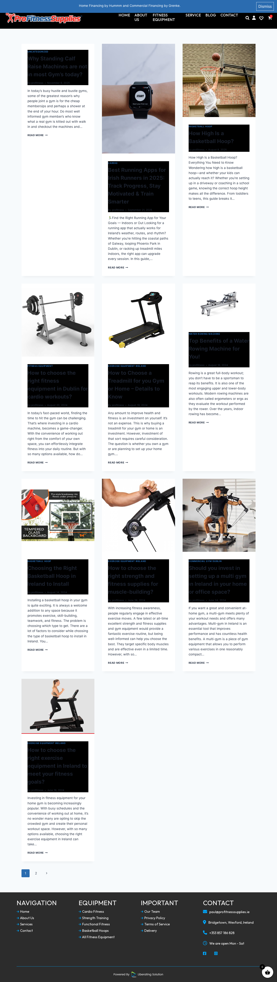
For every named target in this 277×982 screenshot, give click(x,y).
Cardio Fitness (92, 912)
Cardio (113, 163)
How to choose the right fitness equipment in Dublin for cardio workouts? (58, 385)
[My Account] (254, 18)
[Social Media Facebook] (205, 954)
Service (193, 15)
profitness (37, 82)
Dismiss (265, 6)
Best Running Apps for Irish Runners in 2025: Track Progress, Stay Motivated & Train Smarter (137, 186)
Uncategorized (38, 51)
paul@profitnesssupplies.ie (229, 912)
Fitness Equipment (164, 17)
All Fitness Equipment (98, 937)
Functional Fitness (95, 924)
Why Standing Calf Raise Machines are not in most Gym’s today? (57, 66)
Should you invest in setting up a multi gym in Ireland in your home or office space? (218, 580)
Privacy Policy (154, 918)
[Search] (247, 18)
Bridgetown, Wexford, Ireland (231, 922)
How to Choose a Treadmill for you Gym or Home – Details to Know (136, 385)
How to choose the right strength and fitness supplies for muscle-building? (133, 580)
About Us (141, 17)
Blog (210, 15)
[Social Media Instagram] (216, 954)
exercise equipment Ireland (127, 366)
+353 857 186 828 (221, 933)
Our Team (152, 912)
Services (26, 924)
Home (124, 15)
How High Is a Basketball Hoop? (211, 137)
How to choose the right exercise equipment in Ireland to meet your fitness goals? (57, 766)
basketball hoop (200, 126)
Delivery (150, 931)
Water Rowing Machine (204, 333)
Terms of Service (157, 924)
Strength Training (95, 918)
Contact (229, 15)
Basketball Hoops (95, 931)
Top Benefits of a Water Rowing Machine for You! (219, 349)
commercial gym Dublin (205, 561)
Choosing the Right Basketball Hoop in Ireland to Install (52, 576)
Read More (38, 135)
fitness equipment (40, 366)
